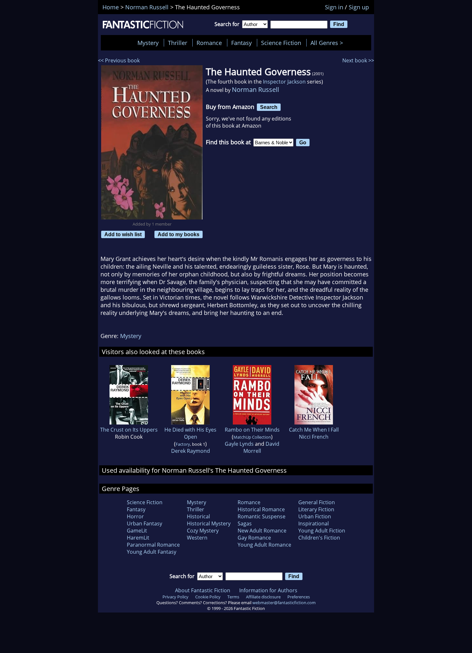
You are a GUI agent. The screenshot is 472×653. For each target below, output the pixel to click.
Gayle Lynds (239, 443)
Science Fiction (281, 43)
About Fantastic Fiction (202, 590)
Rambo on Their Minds (252, 429)
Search (268, 107)
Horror (135, 516)
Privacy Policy (175, 597)
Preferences (298, 597)
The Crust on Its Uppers (129, 429)
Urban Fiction (314, 516)
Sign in (334, 7)
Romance (209, 43)
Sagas (245, 523)
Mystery (148, 43)
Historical (198, 516)
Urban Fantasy (144, 523)
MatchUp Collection (252, 437)
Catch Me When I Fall (314, 429)
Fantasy (241, 43)
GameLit (137, 530)
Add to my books (178, 234)
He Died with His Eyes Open (190, 433)
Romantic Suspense (261, 516)
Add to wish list (123, 234)
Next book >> (358, 60)
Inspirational (313, 523)
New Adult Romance (262, 530)
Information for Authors (268, 590)
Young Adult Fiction (321, 530)
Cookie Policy (208, 597)
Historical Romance (261, 509)
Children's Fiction (319, 537)
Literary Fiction (316, 509)
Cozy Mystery (203, 530)
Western (197, 537)
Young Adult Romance (264, 544)
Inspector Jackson (284, 81)
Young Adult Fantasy (151, 551)
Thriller (177, 43)
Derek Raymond (190, 450)
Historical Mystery (209, 523)
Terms (233, 597)
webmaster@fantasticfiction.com (284, 602)
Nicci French (313, 436)
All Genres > (328, 43)
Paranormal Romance (153, 544)
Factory (183, 444)
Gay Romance (254, 537)
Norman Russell (255, 89)
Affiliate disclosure (263, 597)
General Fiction (316, 502)
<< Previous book (119, 60)
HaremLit (138, 537)
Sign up (359, 7)
